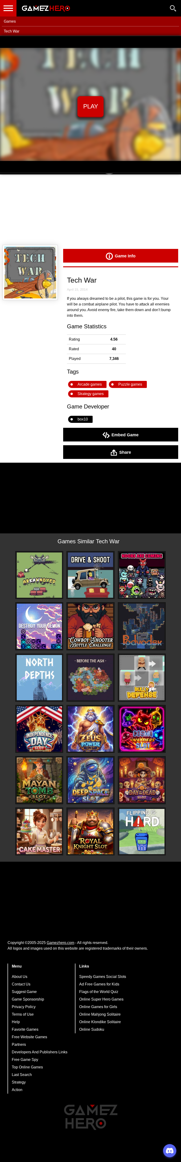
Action (17, 1090)
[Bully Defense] (142, 677)
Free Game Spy (25, 1060)
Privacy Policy (24, 1007)
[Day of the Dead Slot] (142, 780)
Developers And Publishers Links (39, 1052)
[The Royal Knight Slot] (90, 831)
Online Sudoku (91, 1029)
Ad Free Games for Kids (99, 984)
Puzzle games (130, 384)
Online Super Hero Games (101, 999)
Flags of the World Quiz (98, 992)
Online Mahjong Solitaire (100, 1014)
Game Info (125, 255)
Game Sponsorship (28, 999)
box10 (83, 419)
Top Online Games (27, 1067)
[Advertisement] (90, 210)
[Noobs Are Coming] (142, 575)
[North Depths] (39, 677)
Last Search (22, 1075)
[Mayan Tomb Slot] (39, 780)
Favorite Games (25, 1029)
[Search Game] (173, 9)
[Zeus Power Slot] (90, 729)
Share (125, 452)
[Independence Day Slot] (39, 729)
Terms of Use (23, 1014)
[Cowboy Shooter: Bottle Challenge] (90, 626)
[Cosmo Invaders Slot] (142, 729)
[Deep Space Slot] (90, 780)
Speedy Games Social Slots (102, 977)
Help (16, 1022)
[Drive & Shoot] (90, 575)
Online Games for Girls (98, 1007)
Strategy (19, 1082)
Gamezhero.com (60, 943)
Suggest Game (24, 992)
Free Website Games (29, 1037)
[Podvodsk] (142, 626)
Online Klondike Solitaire (100, 1022)
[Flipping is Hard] (142, 831)
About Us (19, 977)
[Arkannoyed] (39, 575)
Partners (19, 1045)
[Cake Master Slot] (39, 831)
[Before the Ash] (90, 677)
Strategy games (91, 394)
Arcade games (90, 384)
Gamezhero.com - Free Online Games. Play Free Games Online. (45, 8)
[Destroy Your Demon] (39, 626)
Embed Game (125, 434)
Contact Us (21, 984)
